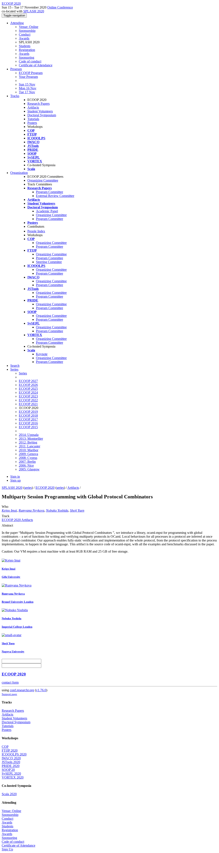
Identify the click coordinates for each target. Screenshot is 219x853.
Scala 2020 (9, 794)
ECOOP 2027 (28, 381)
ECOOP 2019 (28, 411)
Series (23, 373)
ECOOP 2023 (28, 396)
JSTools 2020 (11, 762)
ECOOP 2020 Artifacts (17, 520)
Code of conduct (30, 61)
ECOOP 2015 (28, 427)
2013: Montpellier (31, 438)
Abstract (7, 525)
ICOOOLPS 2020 (14, 754)
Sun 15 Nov (27, 84)
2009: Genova (28, 454)
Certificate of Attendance (35, 65)
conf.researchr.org (22, 690)
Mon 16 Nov (27, 88)
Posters (32, 123)
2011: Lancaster (29, 446)
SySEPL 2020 (11, 773)
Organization (19, 173)
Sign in (15, 476)
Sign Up (7, 849)
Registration (27, 50)
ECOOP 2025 (28, 388)
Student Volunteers (40, 111)
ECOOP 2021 (28, 404)
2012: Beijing (28, 442)
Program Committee (49, 192)
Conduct (24, 34)
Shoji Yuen (77, 510)
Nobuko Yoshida (57, 510)
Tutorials (33, 119)
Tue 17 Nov (27, 92)
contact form (10, 682)
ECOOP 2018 (28, 415)
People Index (36, 231)
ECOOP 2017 (28, 419)
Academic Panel (47, 211)
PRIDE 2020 (10, 766)
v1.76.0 (41, 690)
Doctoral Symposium (41, 115)
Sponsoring (26, 57)
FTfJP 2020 (10, 750)
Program (16, 69)
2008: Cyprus (28, 458)
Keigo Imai (9, 510)
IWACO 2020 (11, 758)
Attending (17, 23)
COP (5, 746)
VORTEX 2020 (13, 777)
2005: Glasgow (29, 469)
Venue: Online (28, 27)
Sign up (15, 480)
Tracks (14, 96)
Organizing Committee (42, 180)
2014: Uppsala (28, 435)
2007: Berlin (27, 461)
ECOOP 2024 (28, 392)
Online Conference (60, 7)
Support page (9, 694)
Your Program (28, 77)
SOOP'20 (8, 769)
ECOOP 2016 (28, 423)
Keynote (41, 354)
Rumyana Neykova (31, 510)
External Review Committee (55, 196)
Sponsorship (27, 30)
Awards (24, 38)
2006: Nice (26, 465)
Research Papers (38, 103)
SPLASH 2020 (33, 11)
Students (24, 46)
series (28, 487)
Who (5, 506)
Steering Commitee (49, 262)
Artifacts (33, 107)
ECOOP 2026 (28, 385)
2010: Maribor (28, 450)
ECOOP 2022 (28, 400)
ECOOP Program (31, 73)
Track (5, 516)
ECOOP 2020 (45, 487)
